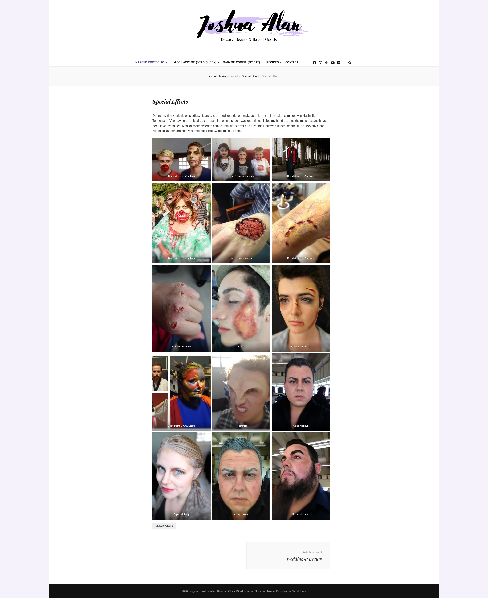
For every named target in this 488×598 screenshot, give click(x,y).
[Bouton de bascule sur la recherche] (350, 63)
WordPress (299, 591)
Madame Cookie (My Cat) (241, 62)
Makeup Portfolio (149, 62)
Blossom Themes (264, 591)
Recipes (272, 62)
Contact (291, 62)
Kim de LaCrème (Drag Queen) (193, 62)
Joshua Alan (208, 591)
